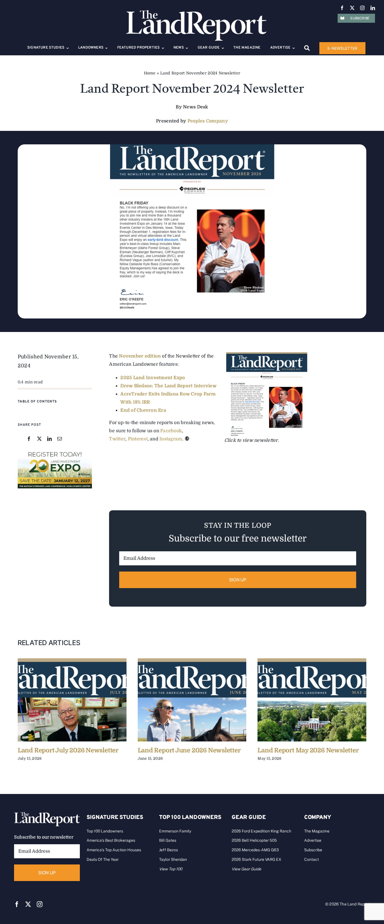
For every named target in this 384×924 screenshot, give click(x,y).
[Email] (60, 439)
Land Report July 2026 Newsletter (68, 750)
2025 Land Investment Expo (152, 377)
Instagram (170, 438)
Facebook (171, 430)
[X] (39, 439)
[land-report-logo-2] (196, 12)
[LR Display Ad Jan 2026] (55, 452)
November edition (140, 356)
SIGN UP (238, 580)
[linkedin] (373, 8)
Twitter (117, 438)
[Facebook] (29, 439)
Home (150, 73)
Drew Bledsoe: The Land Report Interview (168, 385)
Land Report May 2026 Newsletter (307, 750)
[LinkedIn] (49, 439)
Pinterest (138, 438)
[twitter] (352, 8)
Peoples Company (208, 121)
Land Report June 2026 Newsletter (189, 750)
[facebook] (342, 8)
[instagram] (362, 8)
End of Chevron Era (143, 410)
